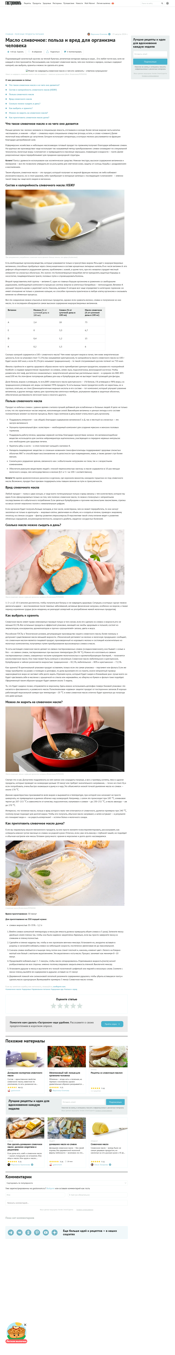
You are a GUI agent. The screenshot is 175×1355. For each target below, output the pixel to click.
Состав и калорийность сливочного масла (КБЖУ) (33, 89)
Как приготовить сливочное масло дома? (29, 117)
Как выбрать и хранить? (21, 108)
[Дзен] (55, 1233)
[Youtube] (46, 1233)
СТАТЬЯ (10, 1069)
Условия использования (103, 1111)
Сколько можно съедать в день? (24, 103)
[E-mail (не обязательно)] (98, 1194)
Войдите (50, 1188)
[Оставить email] (83, 1102)
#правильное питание (40, 989)
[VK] (20, 1233)
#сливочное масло (13, 989)
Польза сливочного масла (21, 94)
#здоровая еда (56, 989)
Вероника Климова (99, 34)
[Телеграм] (11, 1233)
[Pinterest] (37, 1233)
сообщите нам (59, 986)
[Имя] (35, 1194)
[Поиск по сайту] (153, 3)
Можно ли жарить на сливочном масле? (28, 112)
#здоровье (26, 989)
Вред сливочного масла (20, 99)
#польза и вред (70, 989)
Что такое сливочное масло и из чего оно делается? (34, 85)
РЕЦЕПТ (52, 1141)
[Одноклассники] (28, 1233)
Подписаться (115, 1102)
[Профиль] (168, 3)
